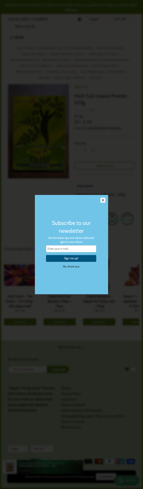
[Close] (102, 200)
